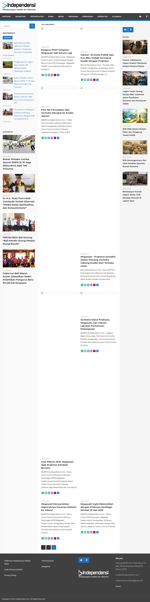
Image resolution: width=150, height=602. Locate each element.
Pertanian (73, 16)
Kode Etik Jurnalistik (13, 569)
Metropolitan (36, 16)
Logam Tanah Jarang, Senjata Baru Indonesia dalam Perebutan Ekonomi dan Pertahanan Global (134, 97)
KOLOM (126, 37)
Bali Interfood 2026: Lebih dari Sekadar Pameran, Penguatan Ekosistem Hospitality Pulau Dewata (17, 49)
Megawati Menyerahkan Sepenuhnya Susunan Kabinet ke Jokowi (58, 507)
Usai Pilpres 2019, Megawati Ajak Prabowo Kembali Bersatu (57, 464)
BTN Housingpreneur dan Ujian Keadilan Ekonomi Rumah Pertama (134, 163)
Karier (118, 586)
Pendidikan (87, 16)
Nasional (6, 16)
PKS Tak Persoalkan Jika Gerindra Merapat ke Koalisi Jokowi (57, 113)
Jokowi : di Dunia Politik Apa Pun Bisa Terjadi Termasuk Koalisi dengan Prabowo (97, 58)
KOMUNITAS (8, 132)
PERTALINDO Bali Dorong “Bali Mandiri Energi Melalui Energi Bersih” (19, 240)
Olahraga (116, 16)
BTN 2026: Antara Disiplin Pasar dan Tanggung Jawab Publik (134, 132)
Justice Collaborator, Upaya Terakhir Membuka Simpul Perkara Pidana (135, 63)
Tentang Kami (48, 561)
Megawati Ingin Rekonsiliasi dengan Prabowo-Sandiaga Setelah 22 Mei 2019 (96, 507)
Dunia (51, 16)
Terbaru (7, 37)
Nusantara (20, 16)
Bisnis (61, 16)
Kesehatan (103, 16)
